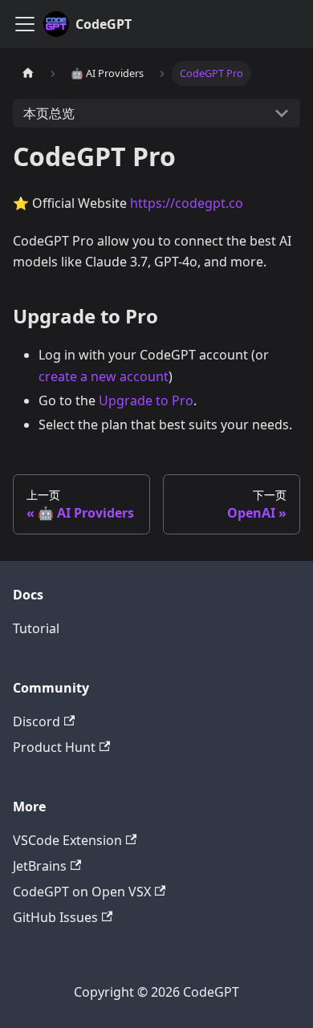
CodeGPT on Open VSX (82, 891)
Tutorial (36, 628)
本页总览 (49, 113)
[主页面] (28, 73)
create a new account (104, 376)
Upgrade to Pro (146, 400)
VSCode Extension (67, 840)
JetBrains (40, 866)
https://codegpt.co (186, 203)
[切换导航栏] (25, 24)
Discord (36, 721)
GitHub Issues (55, 917)
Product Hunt (54, 747)
